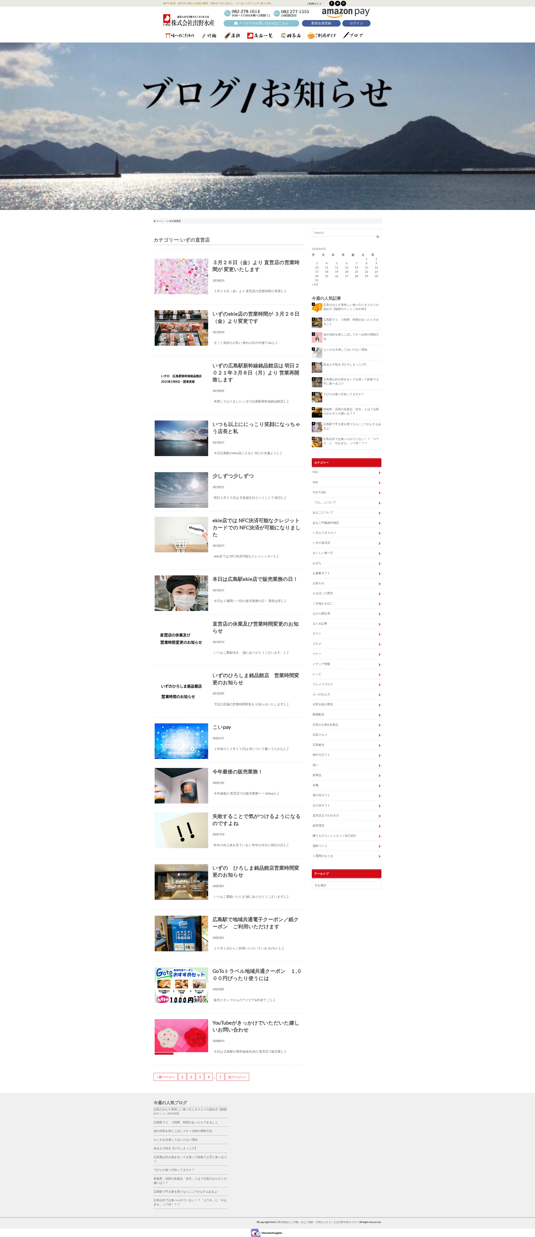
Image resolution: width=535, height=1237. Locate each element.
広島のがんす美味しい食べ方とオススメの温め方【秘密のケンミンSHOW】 (351, 307)
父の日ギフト (321, 805)
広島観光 (318, 744)
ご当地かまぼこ (323, 603)
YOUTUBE (319, 492)
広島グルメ (320, 734)
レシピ (317, 674)
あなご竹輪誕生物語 (326, 522)
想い (315, 765)
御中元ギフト (321, 754)
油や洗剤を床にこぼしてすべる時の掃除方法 (351, 336)
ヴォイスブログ (323, 684)
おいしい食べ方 (323, 552)
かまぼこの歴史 (323, 593)
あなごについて (323, 512)
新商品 (317, 775)
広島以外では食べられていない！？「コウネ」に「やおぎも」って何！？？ (351, 441)
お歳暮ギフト (321, 573)
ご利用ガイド (314, 3)
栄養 (315, 785)
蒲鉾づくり (320, 845)
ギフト (317, 633)
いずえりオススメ (324, 532)
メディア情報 (321, 664)
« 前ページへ (166, 1077)
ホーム (159, 221)
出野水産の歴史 (323, 704)
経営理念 (318, 825)
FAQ (315, 472)
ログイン (356, 23)
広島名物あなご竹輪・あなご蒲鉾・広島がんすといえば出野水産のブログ (317, 1222)
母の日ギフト (321, 795)
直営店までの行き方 (326, 815)
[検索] (377, 237)
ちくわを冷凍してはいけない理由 (345, 349)
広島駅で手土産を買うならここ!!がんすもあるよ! (352, 426)
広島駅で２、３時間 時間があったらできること (351, 321)
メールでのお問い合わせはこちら (263, 23)
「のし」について (324, 502)
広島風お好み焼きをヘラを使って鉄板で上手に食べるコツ (351, 381)
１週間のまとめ (323, 856)
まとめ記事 (320, 623)
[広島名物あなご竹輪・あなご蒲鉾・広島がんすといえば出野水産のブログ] (188, 23)
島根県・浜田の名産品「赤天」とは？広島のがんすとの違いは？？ (351, 411)
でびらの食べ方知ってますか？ (343, 394)
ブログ (317, 644)
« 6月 (315, 284)
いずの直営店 (321, 542)
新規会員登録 (321, 23)
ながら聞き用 (321, 613)
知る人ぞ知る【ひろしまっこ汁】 (345, 364)
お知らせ (318, 583)
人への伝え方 (321, 694)
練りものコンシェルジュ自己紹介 (335, 835)
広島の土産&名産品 (325, 724)
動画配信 (318, 714)
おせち (317, 563)
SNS (315, 482)
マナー (317, 654)
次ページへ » (237, 1077)
